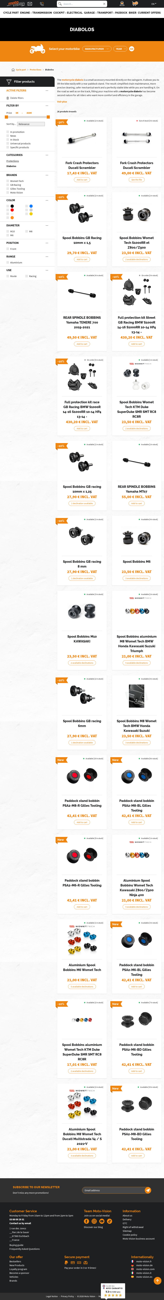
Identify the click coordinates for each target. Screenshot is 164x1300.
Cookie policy (130, 1234)
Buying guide (16, 1245)
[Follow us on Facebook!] (86, 1221)
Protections (12, 160)
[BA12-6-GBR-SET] (82, 696)
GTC (125, 1223)
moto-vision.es (144, 1276)
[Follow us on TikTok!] (108, 1221)
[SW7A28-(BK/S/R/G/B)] (136, 855)
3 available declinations (136, 578)
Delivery (127, 1219)
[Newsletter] (148, 1190)
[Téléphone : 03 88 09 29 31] (42, 4)
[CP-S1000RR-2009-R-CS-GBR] (82, 377)
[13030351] (136, 1104)
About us (127, 1215)
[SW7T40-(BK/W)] (136, 213)
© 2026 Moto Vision (86, 1296)
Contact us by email (20, 1223)
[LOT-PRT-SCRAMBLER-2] (136, 138)
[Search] (60, 3)
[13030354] (136, 1020)
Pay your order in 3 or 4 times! (80, 1267)
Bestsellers (15, 1261)
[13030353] (82, 776)
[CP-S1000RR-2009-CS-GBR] (136, 293)
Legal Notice (52, 1296)
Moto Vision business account (139, 1238)
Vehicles (13, 1276)
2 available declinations (136, 259)
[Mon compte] (122, 3)
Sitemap (127, 1230)
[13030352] (136, 776)
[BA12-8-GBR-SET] (82, 537)
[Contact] (30, 4)
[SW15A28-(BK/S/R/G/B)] (82, 1020)
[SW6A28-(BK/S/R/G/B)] (82, 940)
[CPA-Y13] (82, 293)
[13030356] (82, 855)
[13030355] (136, 940)
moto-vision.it (143, 1272)
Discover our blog (93, 1227)
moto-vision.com (145, 1269)
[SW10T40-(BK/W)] (82, 611)
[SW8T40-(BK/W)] (136, 696)
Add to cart (82, 179)
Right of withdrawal (133, 1227)
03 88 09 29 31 (16, 1219)
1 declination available (82, 503)
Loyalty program (18, 1269)
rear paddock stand (93, 83)
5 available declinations (136, 662)
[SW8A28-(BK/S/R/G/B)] (136, 611)
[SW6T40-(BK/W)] (136, 537)
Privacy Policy (67, 1296)
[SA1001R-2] (82, 138)
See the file (136, 179)
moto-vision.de (144, 1265)
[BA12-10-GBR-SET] (82, 462)
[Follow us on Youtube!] (101, 1221)
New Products (16, 1265)
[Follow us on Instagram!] (94, 1221)
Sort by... (11, 123)
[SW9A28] (82, 1104)
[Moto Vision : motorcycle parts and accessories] (15, 4)
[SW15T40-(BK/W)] (136, 377)
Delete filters (17, 98)
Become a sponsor (19, 1272)
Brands (13, 1280)
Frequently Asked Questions (24, 1248)
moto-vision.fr (144, 1261)
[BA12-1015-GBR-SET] (82, 213)
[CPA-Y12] (136, 462)
